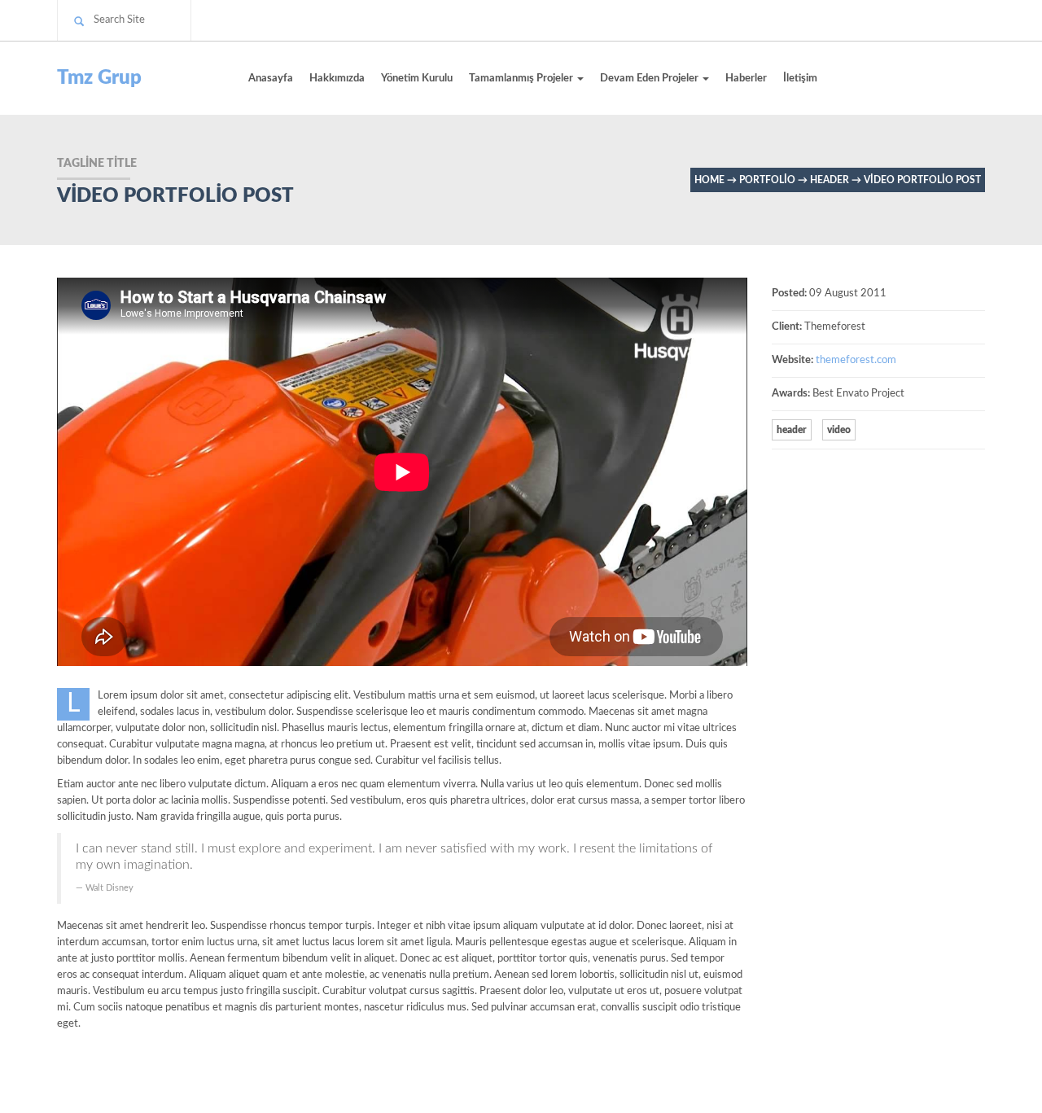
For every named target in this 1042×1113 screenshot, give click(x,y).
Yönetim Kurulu (417, 78)
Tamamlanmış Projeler (522, 78)
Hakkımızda (337, 78)
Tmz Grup (99, 78)
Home (709, 180)
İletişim (800, 78)
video (839, 430)
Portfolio (767, 180)
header (829, 180)
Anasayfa (270, 78)
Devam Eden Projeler (650, 78)
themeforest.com (856, 360)
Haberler (746, 78)
